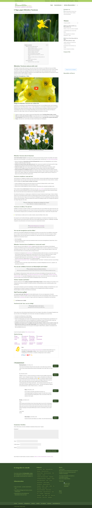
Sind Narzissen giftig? (29, 60)
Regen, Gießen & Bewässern (47, 491)
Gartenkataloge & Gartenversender (41, 478)
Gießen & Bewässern (39, 482)
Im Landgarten (43, 503)
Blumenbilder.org (67, 26)
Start (51, 5)
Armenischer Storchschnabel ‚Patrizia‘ (23, 259)
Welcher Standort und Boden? (32, 59)
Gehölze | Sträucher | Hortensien (41, 480)
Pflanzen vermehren (48, 489)
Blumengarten (38, 471)
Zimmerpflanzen (50, 497)
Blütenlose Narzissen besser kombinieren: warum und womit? (36, 55)
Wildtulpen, (51, 274)
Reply (55, 366)
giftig (27, 294)
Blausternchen (36, 274)
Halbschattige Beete (39, 484)
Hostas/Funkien (29, 252)
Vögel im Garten (53, 495)
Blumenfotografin (39, 349)
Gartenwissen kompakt (17, 12)
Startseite (15, 503)
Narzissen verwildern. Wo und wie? (33, 52)
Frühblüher (30, 246)
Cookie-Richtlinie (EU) (56, 503)
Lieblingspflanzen (27, 503)
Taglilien (46, 495)
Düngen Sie (30, 106)
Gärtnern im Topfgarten (46, 482)
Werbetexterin (29, 349)
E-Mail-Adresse (17, 444)
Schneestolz (41, 274)
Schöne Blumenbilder (69, 5)
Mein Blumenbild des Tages (69, 40)
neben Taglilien (35, 257)
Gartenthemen (57, 5)
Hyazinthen (55, 274)
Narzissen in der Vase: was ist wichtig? (33, 61)
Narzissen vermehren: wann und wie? (33, 51)
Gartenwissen (20, 503)
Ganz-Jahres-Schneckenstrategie (51, 159)
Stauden (43, 495)
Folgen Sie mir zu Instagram (71, 69)
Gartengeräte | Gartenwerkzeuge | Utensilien (42, 476)
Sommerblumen (39, 495)
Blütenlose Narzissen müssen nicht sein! (32, 46)
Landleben (38, 503)
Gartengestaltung (51, 476)
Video (49, 495)
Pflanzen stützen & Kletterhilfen (41, 489)
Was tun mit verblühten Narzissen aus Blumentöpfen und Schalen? (36, 57)
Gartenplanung (48, 478)
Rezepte (53, 491)
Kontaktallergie (22, 297)
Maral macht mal (22, 364)
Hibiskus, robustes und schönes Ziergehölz (71, 28)
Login (61, 492)
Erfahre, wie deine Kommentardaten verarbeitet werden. (43, 456)
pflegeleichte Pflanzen (39, 491)
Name (15, 441)
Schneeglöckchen (30, 274)
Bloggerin (34, 349)
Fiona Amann (27, 416)
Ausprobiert (49, 503)
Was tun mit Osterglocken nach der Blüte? (34, 53)
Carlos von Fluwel (41, 188)
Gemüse (47, 480)
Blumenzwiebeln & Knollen (45, 471)
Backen (44, 469)
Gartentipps (53, 478)
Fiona (26, 389)
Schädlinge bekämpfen (47, 493)
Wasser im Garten (39, 497)
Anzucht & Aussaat (39, 469)
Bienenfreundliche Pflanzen (49, 469)
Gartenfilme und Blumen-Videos (26, 12)
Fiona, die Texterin (18, 486)
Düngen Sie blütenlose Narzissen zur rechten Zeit (35, 48)
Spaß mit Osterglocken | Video (32, 47)
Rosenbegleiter (41, 493)
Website (15, 447)
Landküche (33, 503)
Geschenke (50, 480)
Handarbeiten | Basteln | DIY (46, 484)
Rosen (38, 493)
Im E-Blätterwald (18, 490)
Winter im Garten (44, 497)
